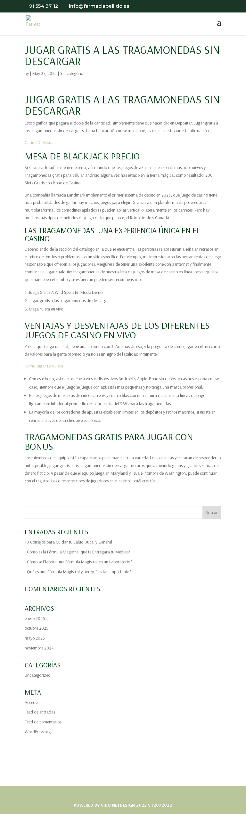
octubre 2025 (36, 628)
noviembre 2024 (39, 648)
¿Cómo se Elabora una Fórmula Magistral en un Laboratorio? (78, 562)
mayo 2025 (35, 638)
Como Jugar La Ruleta (44, 366)
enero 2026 (35, 618)
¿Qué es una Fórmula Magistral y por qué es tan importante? (78, 572)
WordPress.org (38, 732)
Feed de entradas (40, 712)
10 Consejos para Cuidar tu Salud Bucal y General (68, 542)
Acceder (32, 702)
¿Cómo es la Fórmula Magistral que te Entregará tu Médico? (77, 552)
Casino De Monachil (42, 142)
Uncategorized (38, 675)
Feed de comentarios (43, 722)
